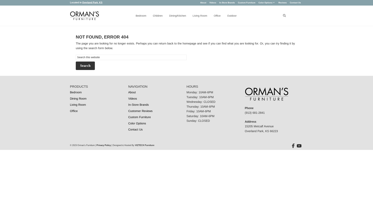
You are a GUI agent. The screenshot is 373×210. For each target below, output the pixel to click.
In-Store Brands (227, 2)
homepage (189, 43)
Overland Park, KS (92, 2)
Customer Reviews (140, 111)
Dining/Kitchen (177, 15)
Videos (212, 2)
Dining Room (78, 98)
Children (158, 15)
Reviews (282, 2)
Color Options (265, 2)
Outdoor (232, 15)
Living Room (200, 15)
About (203, 2)
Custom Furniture (246, 2)
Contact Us (295, 2)
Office (217, 15)
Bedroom (141, 15)
